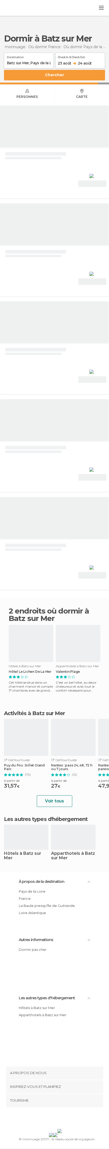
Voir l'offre (92, 184)
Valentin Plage (68, 672)
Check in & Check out (71, 56)
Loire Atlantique (32, 913)
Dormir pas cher (33, 949)
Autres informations (36, 939)
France (25, 898)
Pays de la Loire (32, 891)
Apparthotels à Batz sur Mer (73, 855)
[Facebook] (46, 1119)
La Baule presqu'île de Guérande (47, 905)
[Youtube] (67, 1119)
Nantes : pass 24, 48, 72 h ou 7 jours (71, 767)
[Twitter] (53, 1119)
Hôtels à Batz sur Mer (22, 855)
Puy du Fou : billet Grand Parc (24, 767)
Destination (15, 56)
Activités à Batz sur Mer (34, 713)
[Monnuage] (18, 8)
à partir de (12, 781)
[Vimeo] (60, 1119)
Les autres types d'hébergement (47, 998)
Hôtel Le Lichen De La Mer (30, 672)
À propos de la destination (41, 881)
